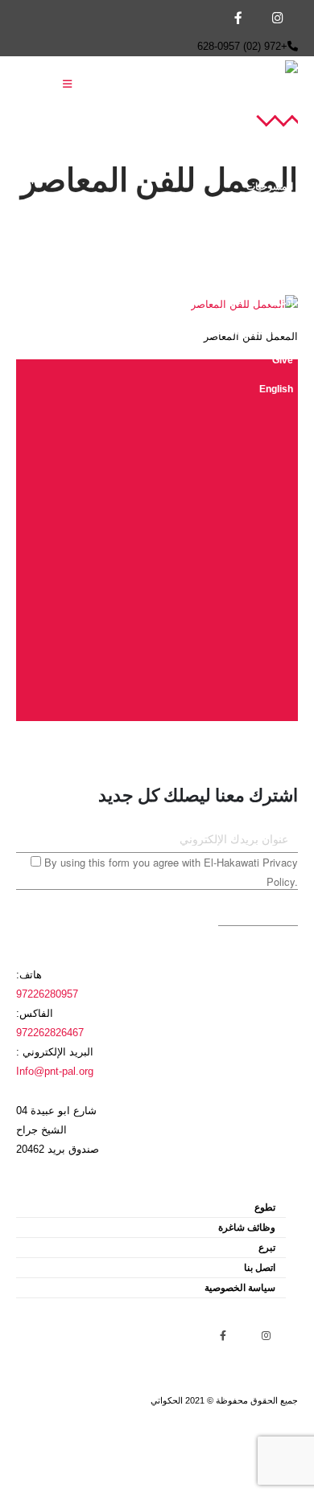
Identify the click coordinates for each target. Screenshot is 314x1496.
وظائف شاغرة (246, 1227)
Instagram (265, 1335)
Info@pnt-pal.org (54, 1071)
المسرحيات (269, 186)
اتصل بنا (259, 1268)
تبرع (266, 1247)
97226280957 (47, 994)
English (276, 388)
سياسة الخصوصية (240, 1288)
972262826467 (50, 1033)
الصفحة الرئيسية (260, 128)
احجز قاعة (272, 244)
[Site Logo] (229, 84)
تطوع (264, 1207)
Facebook (223, 1335)
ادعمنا (281, 302)
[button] (67, 84)
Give (282, 360)
